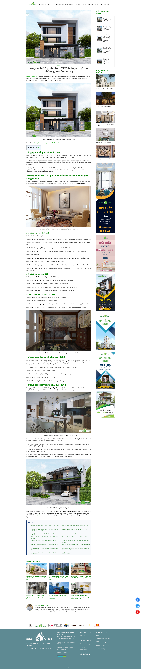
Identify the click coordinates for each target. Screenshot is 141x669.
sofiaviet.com (84, 649)
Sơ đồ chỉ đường (100, 649)
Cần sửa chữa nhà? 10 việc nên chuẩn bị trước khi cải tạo (75, 536)
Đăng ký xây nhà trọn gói (102, 645)
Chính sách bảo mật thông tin (104, 638)
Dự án (101, 4)
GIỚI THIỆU (47, 4)
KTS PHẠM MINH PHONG (42, 605)
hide (38, 147)
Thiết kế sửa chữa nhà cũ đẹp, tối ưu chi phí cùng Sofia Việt (76, 533)
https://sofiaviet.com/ (41, 515)
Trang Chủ (40, 4)
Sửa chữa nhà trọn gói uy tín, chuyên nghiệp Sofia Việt (43, 540)
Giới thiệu (98, 635)
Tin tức (106, 4)
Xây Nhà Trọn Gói (57, 4)
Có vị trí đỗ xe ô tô (62, 652)
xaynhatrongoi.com (85, 651)
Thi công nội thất (92, 4)
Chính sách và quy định (102, 642)
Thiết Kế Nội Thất (80, 4)
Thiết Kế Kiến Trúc (69, 4)
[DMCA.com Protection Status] (61, 656)
